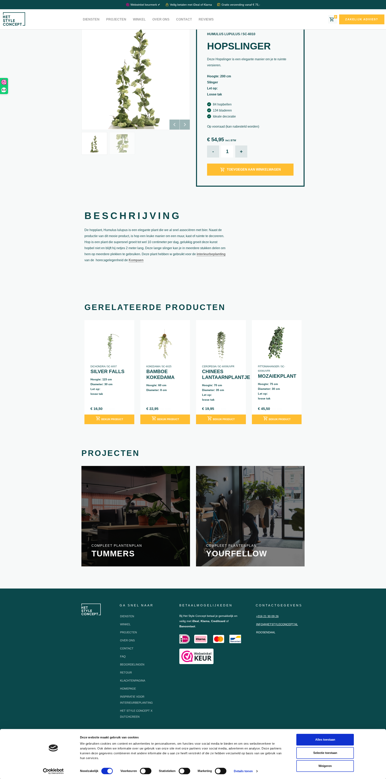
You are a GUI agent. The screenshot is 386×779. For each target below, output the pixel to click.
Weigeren (325, 766)
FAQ (123, 656)
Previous (174, 125)
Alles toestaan (325, 739)
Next (185, 125)
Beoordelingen (132, 664)
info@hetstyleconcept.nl (277, 624)
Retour (126, 672)
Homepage (128, 688)
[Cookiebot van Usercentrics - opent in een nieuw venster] (53, 771)
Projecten (116, 19)
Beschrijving (132, 215)
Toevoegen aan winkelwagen (254, 169)
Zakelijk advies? (361, 19)
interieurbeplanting (211, 254)
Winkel (139, 19)
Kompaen (136, 260)
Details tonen (243, 771)
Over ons (160, 19)
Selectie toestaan (325, 752)
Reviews (206, 19)
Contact (184, 19)
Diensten (91, 19)
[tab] (132, 217)
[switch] (145, 771)
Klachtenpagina (132, 680)
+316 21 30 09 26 (267, 616)
